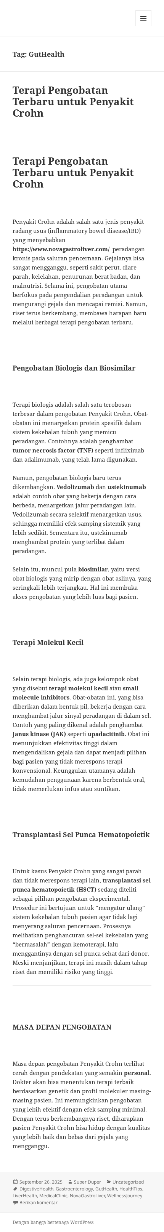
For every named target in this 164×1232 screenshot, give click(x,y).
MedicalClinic (53, 1195)
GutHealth (106, 1188)
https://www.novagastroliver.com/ (61, 249)
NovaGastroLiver (87, 1195)
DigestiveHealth (36, 1188)
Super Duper (87, 1182)
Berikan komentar (38, 1202)
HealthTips (130, 1188)
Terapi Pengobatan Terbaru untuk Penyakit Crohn (73, 101)
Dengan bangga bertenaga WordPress (53, 1222)
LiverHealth (25, 1195)
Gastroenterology (74, 1188)
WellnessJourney (124, 1195)
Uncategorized (128, 1182)
